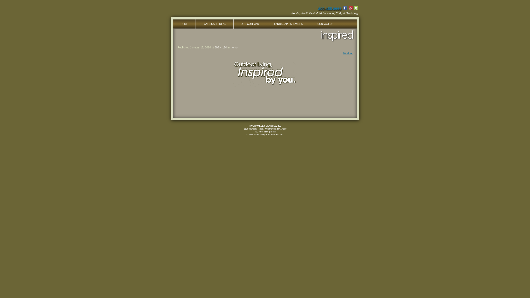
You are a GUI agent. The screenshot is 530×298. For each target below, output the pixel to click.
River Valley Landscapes (206, 10)
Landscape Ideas (214, 24)
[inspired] (265, 74)
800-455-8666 (329, 9)
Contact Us (325, 24)
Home (184, 24)
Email (273, 131)
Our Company (250, 24)
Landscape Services (288, 24)
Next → (348, 53)
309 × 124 (221, 47)
